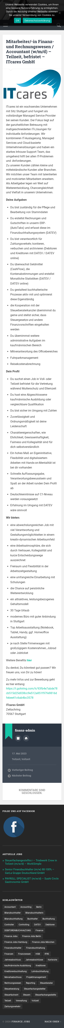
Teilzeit (16, 759)
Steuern (26, 995)
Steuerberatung (11, 989)
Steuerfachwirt (11, 995)
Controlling (24, 924)
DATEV (37, 924)
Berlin (39, 907)
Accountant (10, 907)
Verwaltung (21, 1000)
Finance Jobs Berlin (31, 936)
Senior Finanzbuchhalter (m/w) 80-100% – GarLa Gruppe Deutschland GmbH (29, 871)
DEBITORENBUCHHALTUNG (17, 930)
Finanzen (8, 954)
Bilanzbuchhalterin (34, 913)
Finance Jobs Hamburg (15, 942)
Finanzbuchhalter (12, 948)
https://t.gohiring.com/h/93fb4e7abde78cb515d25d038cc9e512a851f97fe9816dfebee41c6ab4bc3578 (31, 693)
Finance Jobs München (43, 942)
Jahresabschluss (12, 960)
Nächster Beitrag (21, 775)
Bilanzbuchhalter (12, 913)
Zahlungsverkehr (12, 1006)
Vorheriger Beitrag (22, 770)
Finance (39, 930)
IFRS (47, 954)
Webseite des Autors (26, 738)
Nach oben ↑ (53, 1021)
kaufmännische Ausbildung (17, 965)
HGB (38, 954)
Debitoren (50, 924)
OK (17, 20)
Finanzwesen (24, 954)
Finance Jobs (10, 936)
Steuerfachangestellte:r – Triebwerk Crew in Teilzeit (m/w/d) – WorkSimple (31, 862)
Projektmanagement (36, 977)
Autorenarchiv (18, 738)
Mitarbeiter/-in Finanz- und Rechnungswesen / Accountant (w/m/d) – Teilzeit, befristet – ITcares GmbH (30, 52)
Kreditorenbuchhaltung (15, 971)
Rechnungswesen (12, 983)
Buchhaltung (48, 919)
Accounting (25, 907)
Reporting (30, 983)
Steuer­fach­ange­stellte (45, 995)
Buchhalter (32, 919)
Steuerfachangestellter (35, 989)
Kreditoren (41, 965)
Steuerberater (46, 983)
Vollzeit (26, 759)
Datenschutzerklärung (37, 20)
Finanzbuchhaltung (35, 948)
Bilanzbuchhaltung (13, 919)
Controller (9, 924)
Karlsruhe (52, 960)
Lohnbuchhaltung (40, 971)
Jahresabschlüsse (34, 960)
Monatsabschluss (13, 977)
